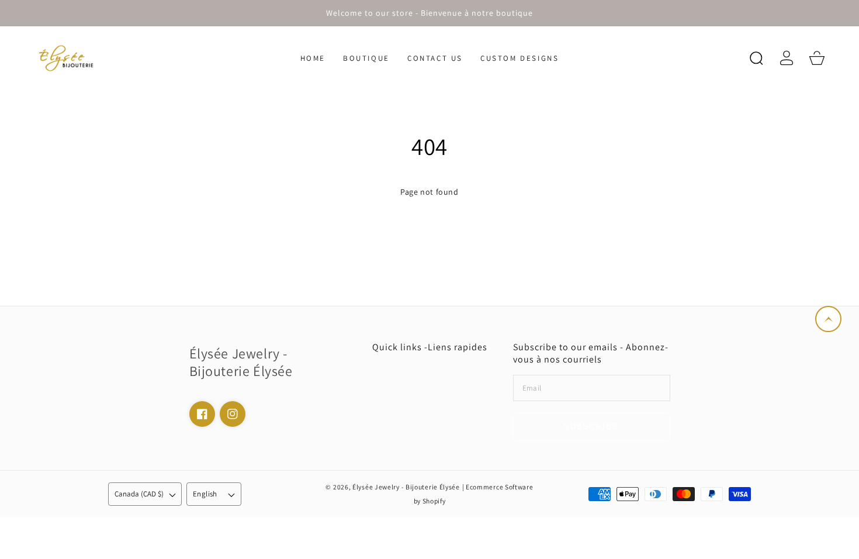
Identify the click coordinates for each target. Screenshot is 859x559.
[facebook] (202, 414)
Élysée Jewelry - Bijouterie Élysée (406, 486)
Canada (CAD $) (139, 494)
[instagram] (232, 414)
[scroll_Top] (828, 319)
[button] (756, 58)
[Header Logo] (84, 58)
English (205, 494)
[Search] (756, 57)
